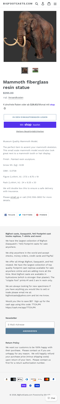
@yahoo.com (24, 295)
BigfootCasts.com (18, 3)
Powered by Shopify (42, 395)
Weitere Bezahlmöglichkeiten (30, 131)
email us (14, 197)
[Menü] (55, 4)
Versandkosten (15, 97)
